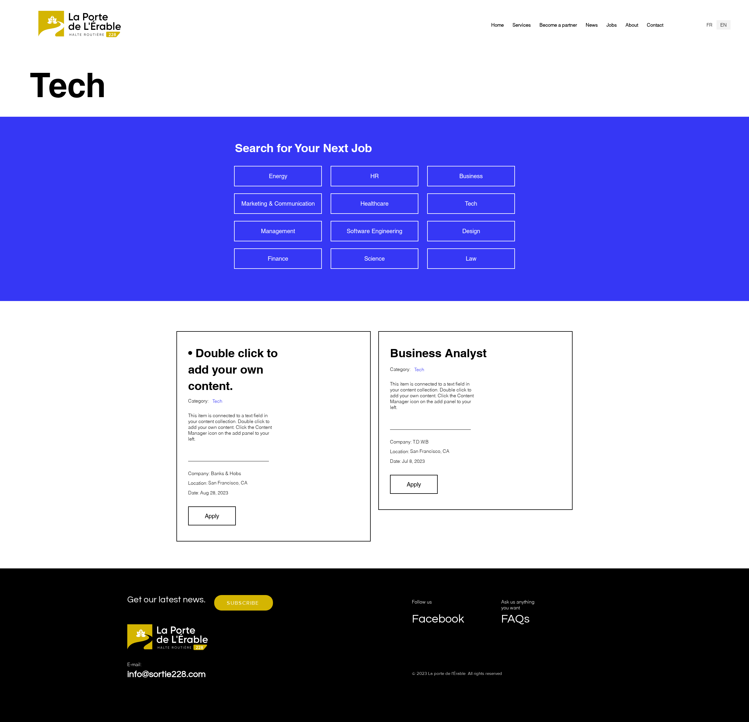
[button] (243, 603)
